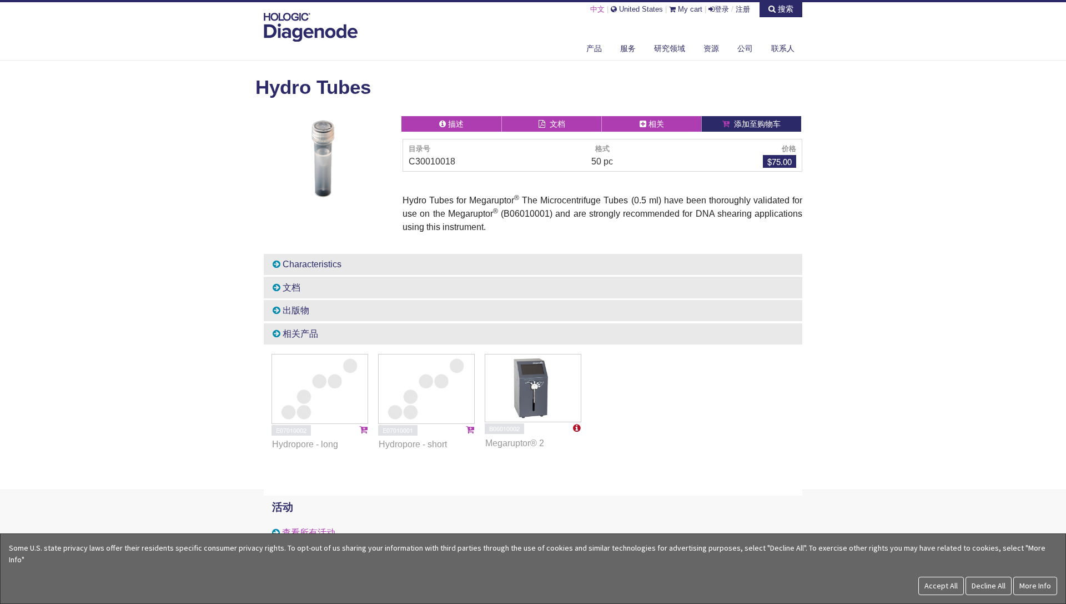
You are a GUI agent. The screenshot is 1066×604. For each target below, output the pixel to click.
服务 (628, 48)
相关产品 (299, 333)
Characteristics (310, 264)
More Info (1035, 586)
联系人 (783, 48)
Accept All (941, 586)
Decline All (988, 586)
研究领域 (669, 48)
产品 (594, 48)
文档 (290, 287)
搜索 (784, 8)
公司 (745, 48)
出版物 (294, 310)
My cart (689, 9)
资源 (711, 48)
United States (640, 9)
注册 (743, 9)
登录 (722, 9)
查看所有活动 (308, 532)
